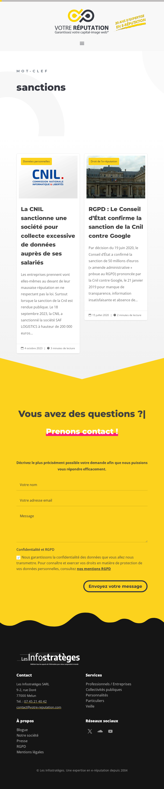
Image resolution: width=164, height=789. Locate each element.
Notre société (27, 735)
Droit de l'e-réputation (104, 161)
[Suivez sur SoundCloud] (100, 731)
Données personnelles (36, 161)
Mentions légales (30, 752)
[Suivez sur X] (90, 731)
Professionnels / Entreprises (108, 684)
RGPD (21, 746)
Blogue (22, 729)
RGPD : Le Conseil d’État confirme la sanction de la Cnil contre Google (115, 237)
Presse (22, 741)
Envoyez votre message (115, 586)
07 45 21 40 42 (35, 701)
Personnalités (97, 695)
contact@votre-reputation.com (38, 707)
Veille (90, 706)
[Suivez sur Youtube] (110, 731)
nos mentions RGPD (94, 568)
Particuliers (95, 700)
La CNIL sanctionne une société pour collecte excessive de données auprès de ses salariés (48, 253)
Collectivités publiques (104, 689)
